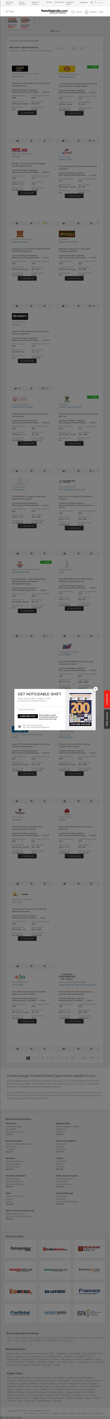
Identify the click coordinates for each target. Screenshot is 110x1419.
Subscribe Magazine (80, 724)
